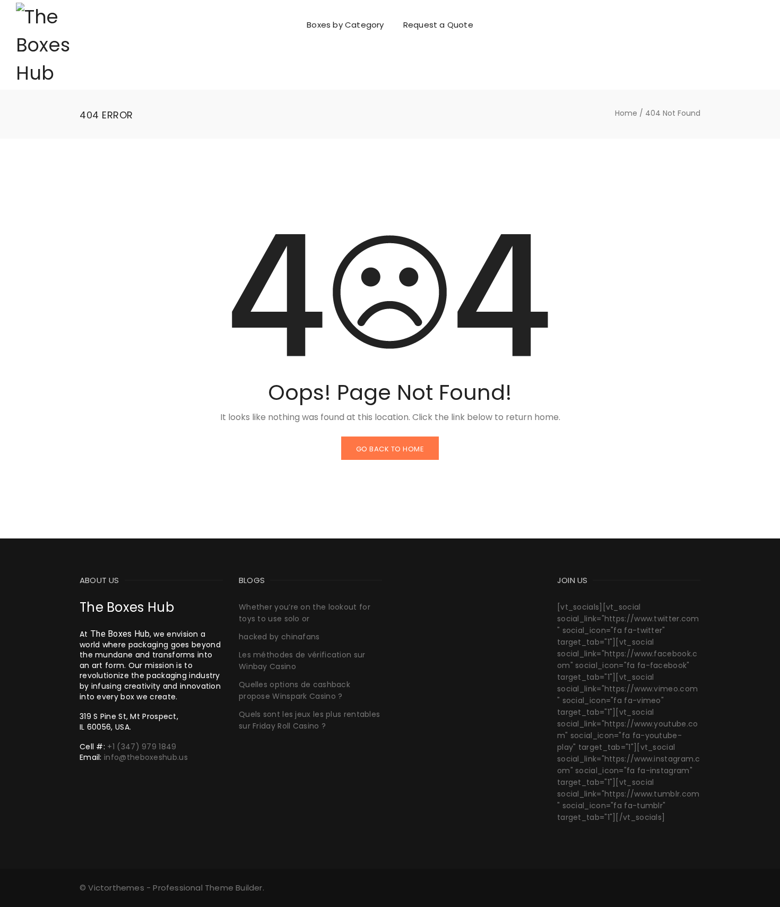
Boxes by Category (345, 24)
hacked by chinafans (279, 636)
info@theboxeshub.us (146, 757)
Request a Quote (438, 24)
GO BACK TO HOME (390, 449)
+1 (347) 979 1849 (141, 746)
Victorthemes (116, 887)
